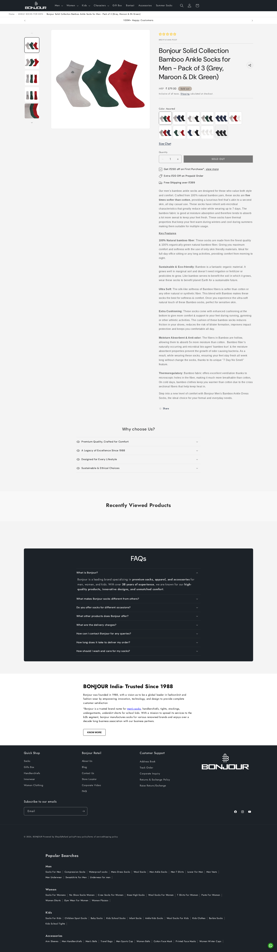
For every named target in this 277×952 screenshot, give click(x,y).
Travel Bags (107, 941)
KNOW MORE (94, 732)
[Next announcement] (252, 20)
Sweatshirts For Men (76, 877)
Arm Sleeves (52, 941)
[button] (58, 5)
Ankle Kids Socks (154, 918)
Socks (27, 761)
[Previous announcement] (24, 20)
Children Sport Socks (76, 918)
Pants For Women (210, 895)
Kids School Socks (116, 918)
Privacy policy (81, 836)
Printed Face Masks (186, 941)
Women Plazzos (100, 900)
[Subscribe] (83, 811)
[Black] (221, 132)
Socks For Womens (56, 895)
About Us (87, 761)
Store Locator (89, 779)
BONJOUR (37, 836)
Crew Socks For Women (110, 895)
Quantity (163, 152)
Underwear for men (100, 877)
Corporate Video (91, 785)
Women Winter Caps (210, 941)
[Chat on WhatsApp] (270, 945)
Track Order (146, 767)
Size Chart (165, 144)
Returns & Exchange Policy (155, 779)
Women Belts (143, 941)
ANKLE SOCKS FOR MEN (30, 14)
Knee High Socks (136, 895)
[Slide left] (31, 33)
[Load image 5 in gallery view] (32, 110)
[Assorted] (179, 118)
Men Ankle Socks (158, 871)
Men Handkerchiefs (72, 941)
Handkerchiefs (32, 773)
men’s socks (134, 709)
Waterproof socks (98, 871)
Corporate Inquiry (150, 773)
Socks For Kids (53, 918)
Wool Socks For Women (161, 895)
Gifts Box (29, 767)
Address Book (147, 761)
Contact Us (88, 773)
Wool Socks (140, 871)
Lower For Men (195, 871)
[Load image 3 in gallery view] (32, 77)
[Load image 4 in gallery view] (32, 94)
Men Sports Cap (124, 941)
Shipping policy (110, 836)
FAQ (84, 791)
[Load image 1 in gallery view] (32, 45)
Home (12, 14)
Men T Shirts (177, 871)
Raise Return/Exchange (153, 785)
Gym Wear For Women (76, 900)
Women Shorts (53, 900)
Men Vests (211, 871)
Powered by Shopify (52, 836)
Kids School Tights (55, 923)
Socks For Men (53, 871)
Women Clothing (33, 785)
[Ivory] (207, 132)
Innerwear (29, 779)
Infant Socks (135, 918)
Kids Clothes (199, 918)
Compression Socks (75, 871)
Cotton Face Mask (163, 941)
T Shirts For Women (187, 895)
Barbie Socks (216, 918)
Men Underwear (54, 877)
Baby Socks (97, 918)
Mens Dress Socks (120, 871)
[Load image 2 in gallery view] (32, 61)
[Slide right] (31, 122)
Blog (84, 767)
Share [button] (166, 408)
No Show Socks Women (82, 895)
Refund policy (68, 836)
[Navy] (221, 118)
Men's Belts (91, 941)
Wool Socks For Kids (178, 918)
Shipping (185, 93)
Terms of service (95, 836)
